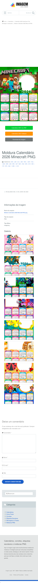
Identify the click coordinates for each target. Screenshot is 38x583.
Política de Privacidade (18, 575)
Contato (26, 575)
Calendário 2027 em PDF (19, 128)
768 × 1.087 (27, 162)
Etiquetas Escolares (12, 518)
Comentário (7, 433)
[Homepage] (19, 5)
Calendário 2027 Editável (19, 133)
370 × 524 (7, 166)
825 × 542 (21, 164)
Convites (9, 516)
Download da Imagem (19, 139)
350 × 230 (13, 162)
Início (11, 575)
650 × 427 (15, 164)
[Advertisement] (19, 44)
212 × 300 (20, 162)
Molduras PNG (10, 523)
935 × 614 (27, 164)
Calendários (9, 512)
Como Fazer (10, 514)
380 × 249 (8, 164)
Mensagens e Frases (12, 520)
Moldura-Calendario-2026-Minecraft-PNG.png (15, 212)
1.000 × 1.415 (15, 166)
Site (5, 473)
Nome (5, 457)
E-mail (6, 465)
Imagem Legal (9, 570)
